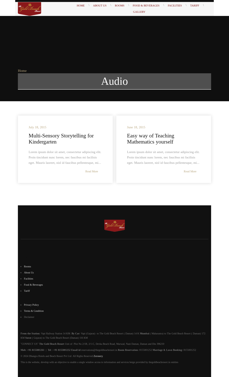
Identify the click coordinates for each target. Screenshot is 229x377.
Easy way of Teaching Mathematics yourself (150, 139)
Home (22, 71)
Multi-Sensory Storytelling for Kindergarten (61, 139)
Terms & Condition (34, 311)
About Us (29, 272)
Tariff (27, 291)
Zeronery (98, 356)
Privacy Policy (31, 305)
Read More (91, 171)
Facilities (28, 278)
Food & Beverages (33, 284)
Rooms (27, 266)
